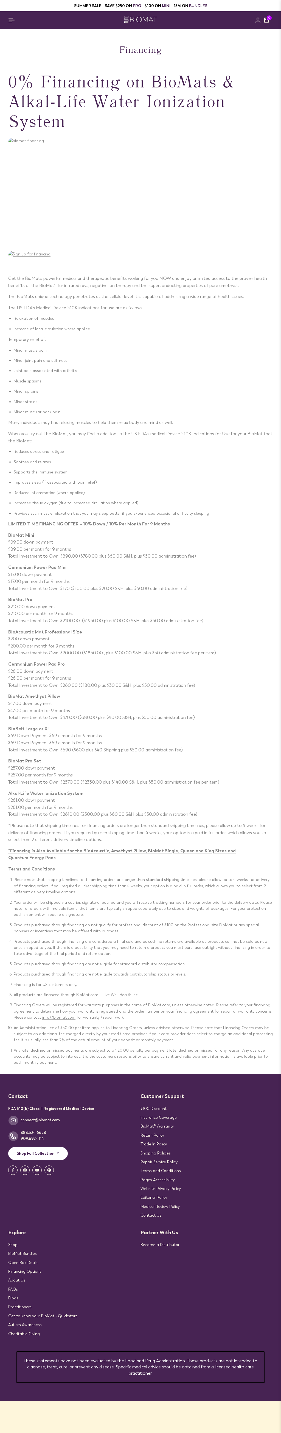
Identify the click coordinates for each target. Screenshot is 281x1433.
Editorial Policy (153, 1197)
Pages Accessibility (157, 1179)
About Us (16, 1280)
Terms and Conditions (160, 1170)
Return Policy (152, 1135)
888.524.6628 (33, 1132)
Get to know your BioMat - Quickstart (42, 1315)
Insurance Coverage (158, 1117)
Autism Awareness (25, 1324)
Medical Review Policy (160, 1206)
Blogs (13, 1298)
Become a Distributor (159, 1244)
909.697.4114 (32, 1138)
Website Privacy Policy (160, 1188)
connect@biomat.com (40, 1119)
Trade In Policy (153, 1144)
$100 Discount (153, 1108)
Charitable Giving (24, 1333)
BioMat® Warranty (157, 1126)
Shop (13, 1244)
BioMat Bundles (22, 1253)
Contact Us (150, 1215)
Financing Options (24, 1271)
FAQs (13, 1289)
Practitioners (20, 1306)
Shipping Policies (155, 1153)
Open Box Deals (23, 1262)
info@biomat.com (58, 1017)
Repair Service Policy (159, 1161)
